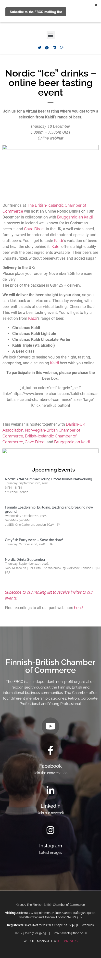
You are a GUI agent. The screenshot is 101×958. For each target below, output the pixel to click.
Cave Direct (34, 229)
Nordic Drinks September (25, 560)
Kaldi (58, 240)
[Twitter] (39, 47)
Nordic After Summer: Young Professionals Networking (48, 479)
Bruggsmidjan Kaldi (75, 217)
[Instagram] (61, 47)
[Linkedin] (54, 47)
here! (78, 607)
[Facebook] (46, 47)
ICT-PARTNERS (67, 941)
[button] (51, 35)
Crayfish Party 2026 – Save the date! (34, 540)
